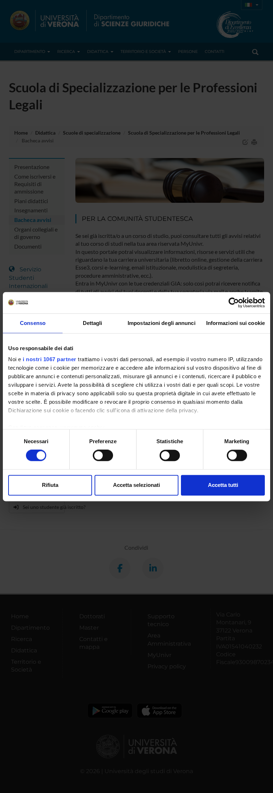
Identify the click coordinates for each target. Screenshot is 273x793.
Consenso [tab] (33, 323)
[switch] (103, 455)
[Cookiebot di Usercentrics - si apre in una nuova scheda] (234, 302)
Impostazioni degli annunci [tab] (162, 323)
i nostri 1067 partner (49, 359)
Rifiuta (50, 485)
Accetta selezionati (136, 485)
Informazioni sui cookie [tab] (235, 323)
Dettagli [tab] (92, 323)
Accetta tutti (223, 485)
